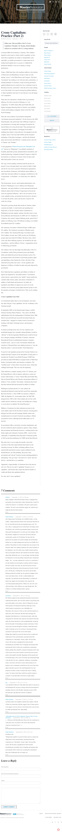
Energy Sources (47, 83)
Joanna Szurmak (47, 64)
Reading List (37, 21)
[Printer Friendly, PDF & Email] (55, 34)
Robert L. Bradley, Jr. (48, 50)
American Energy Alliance (50, 139)
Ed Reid (8, 497)
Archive (52, 120)
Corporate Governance (49, 76)
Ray (6, 682)
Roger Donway (47, 53)
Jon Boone (8, 595)
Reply (7, 512)
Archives (52, 21)
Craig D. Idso (47, 59)
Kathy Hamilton (10, 732)
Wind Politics (47, 78)
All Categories (51, 116)
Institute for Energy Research (50, 147)
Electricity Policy (48, 85)
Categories (21, 21)
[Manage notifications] (58, 829)
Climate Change (47, 71)
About (8, 21)
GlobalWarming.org (48, 144)
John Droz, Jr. (47, 57)
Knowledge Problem (48, 149)
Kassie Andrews (47, 55)
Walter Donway (9, 517)
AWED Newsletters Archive (50, 88)
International (47, 81)
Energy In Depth (47, 142)
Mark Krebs (46, 62)
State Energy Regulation (49, 73)
